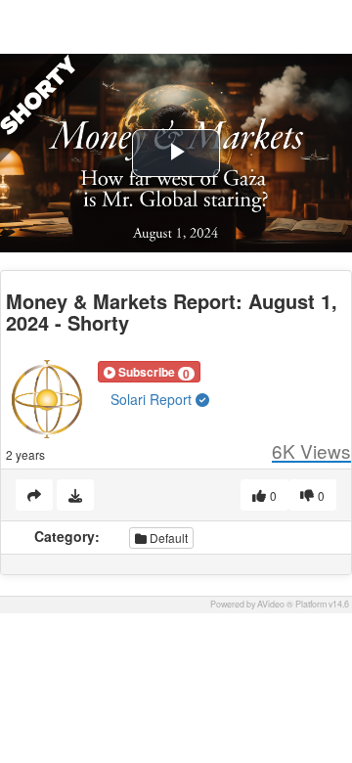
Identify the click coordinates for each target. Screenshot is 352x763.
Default (167, 537)
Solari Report (153, 399)
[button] (149, 371)
